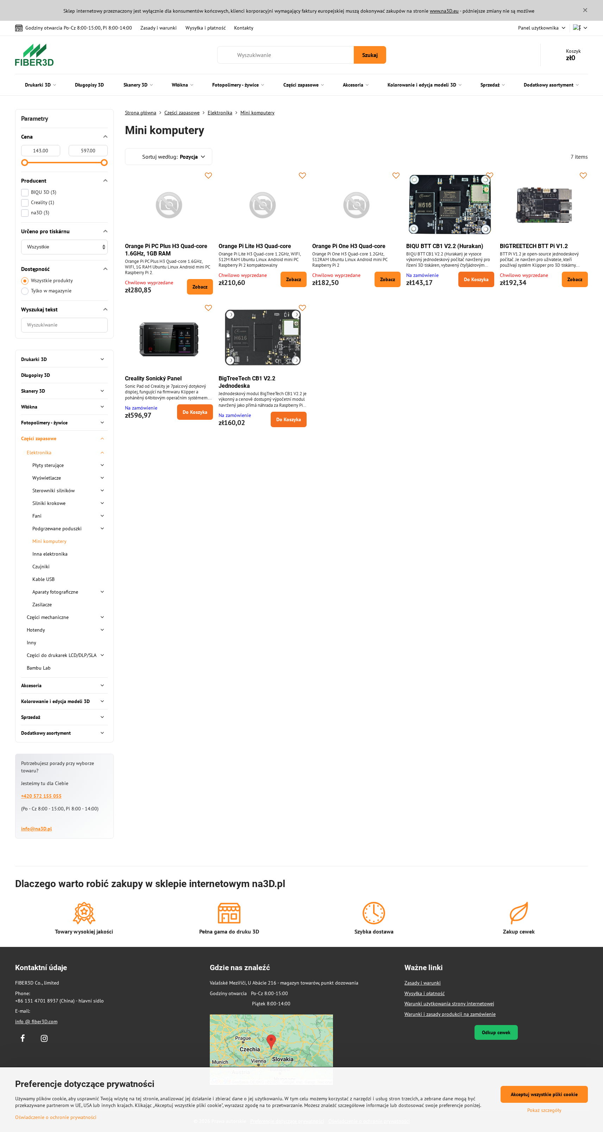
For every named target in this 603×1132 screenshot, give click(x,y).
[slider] (24, 162)
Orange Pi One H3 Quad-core (348, 246)
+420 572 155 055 (41, 796)
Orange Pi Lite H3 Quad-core (255, 246)
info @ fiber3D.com (36, 1021)
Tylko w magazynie (51, 290)
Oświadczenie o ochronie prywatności (55, 1117)
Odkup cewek (496, 1032)
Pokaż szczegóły (544, 1110)
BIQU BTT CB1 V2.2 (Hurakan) (444, 246)
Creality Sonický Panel (153, 378)
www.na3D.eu (444, 11)
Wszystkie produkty (52, 280)
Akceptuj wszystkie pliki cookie (544, 1094)
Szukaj (370, 54)
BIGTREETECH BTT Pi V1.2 (534, 246)
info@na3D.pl (36, 829)
